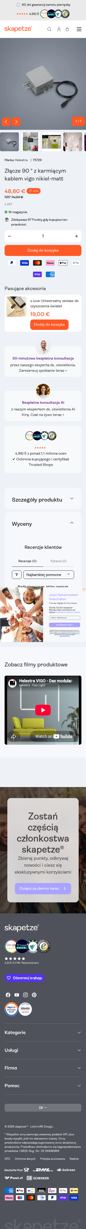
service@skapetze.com (74, 633)
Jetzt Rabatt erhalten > (64, 625)
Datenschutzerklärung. (64, 636)
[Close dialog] (84, 589)
